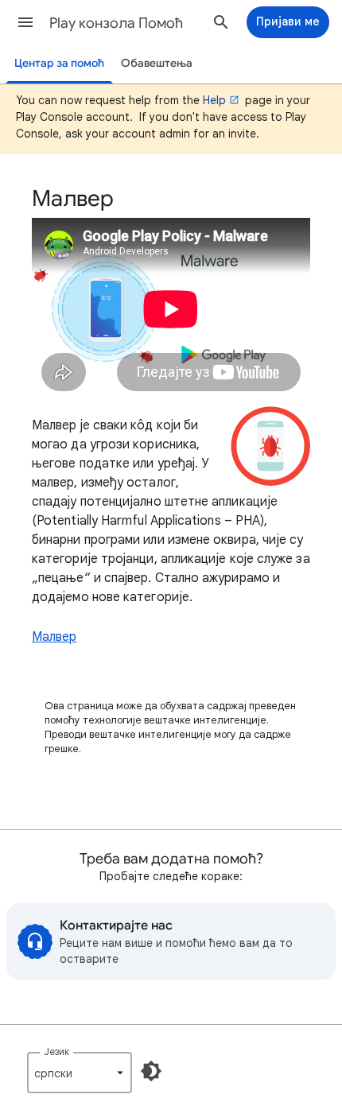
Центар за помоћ (59, 63)
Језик (56, 1051)
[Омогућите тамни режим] (151, 1071)
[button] (25, 22)
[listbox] (79, 1072)
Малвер (54, 637)
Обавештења (156, 63)
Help (214, 100)
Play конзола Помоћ (116, 23)
